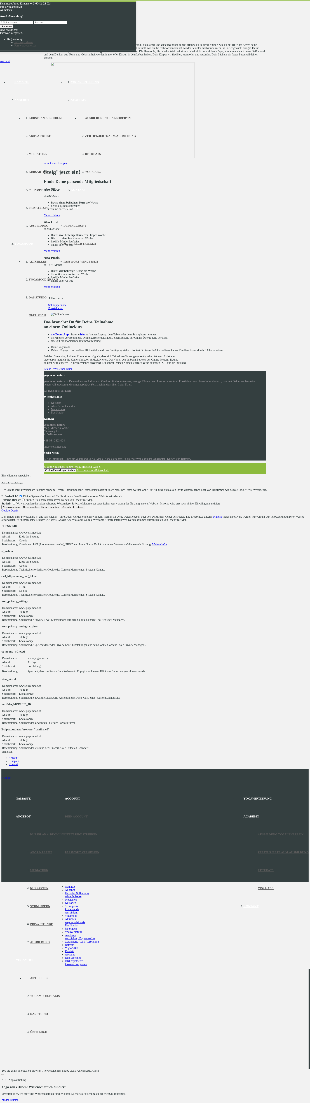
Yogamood (71, 915)
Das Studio (57, 412)
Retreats (69, 944)
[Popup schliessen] (2, 1074)
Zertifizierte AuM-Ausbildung (82, 941)
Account (70, 954)
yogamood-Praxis (75, 922)
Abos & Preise (73, 896)
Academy (70, 935)
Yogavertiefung (73, 931)
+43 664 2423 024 (40, 3)
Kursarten (70, 902)
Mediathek (71, 899)
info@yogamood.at (11, 6)
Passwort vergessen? (11, 32)
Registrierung (14, 39)
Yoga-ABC (71, 948)
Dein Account (73, 957)
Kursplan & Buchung (77, 893)
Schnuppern (72, 906)
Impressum (89, 470)
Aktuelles (70, 918)
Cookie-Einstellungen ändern (60, 470)
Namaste (70, 886)
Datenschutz (102, 470)
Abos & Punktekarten (63, 406)
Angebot (70, 889)
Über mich (71, 928)
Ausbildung (71, 912)
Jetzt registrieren (9, 29)
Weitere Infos (159, 544)
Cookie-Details (9, 510)
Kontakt (69, 951)
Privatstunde (72, 909)
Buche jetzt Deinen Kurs (58, 368)
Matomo (217, 516)
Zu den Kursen (9, 1099)
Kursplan (56, 402)
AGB (79, 470)
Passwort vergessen (25, 45)
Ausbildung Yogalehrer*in (80, 938)
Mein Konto (58, 409)
